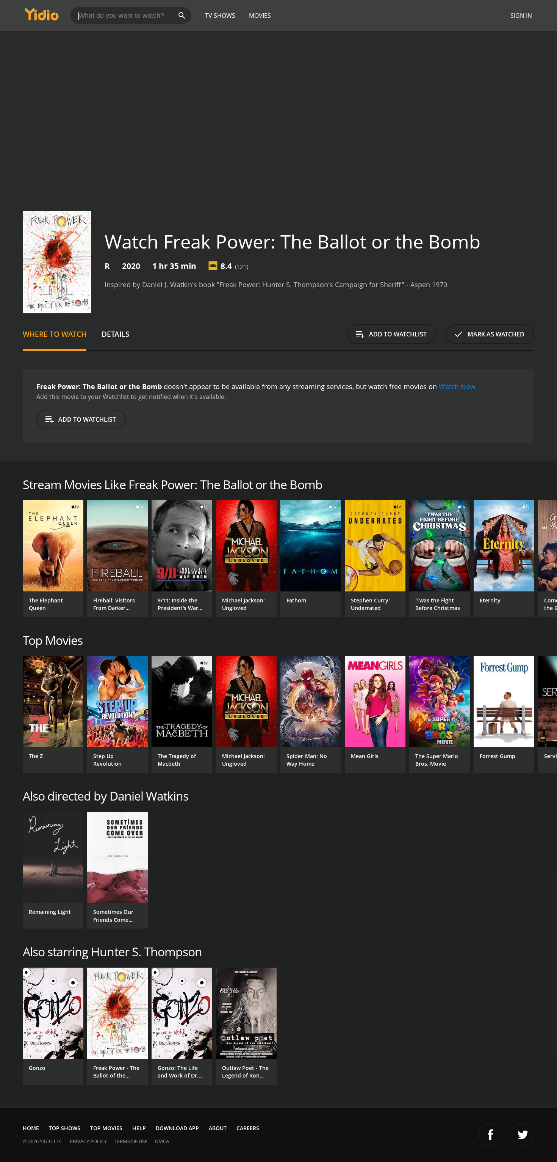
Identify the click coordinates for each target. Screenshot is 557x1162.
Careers (247, 1128)
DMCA (162, 1141)
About (218, 1128)
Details (115, 334)
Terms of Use (130, 1141)
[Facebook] (490, 1134)
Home (31, 1128)
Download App (177, 1128)
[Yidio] (42, 17)
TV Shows (220, 15)
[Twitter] (522, 1134)
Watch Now (457, 386)
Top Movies (106, 1128)
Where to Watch (54, 334)
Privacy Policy (88, 1141)
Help (139, 1128)
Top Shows (64, 1128)
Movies (260, 15)
